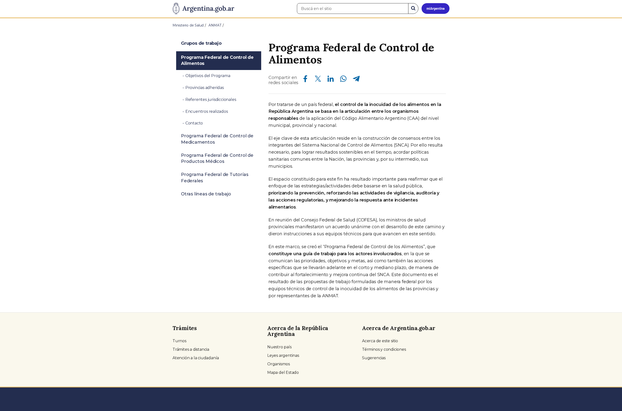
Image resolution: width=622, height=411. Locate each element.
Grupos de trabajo (201, 43)
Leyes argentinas (283, 355)
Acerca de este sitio (380, 341)
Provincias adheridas (204, 87)
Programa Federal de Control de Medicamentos (217, 139)
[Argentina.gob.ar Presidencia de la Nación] (203, 8)
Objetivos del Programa (207, 75)
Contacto (194, 123)
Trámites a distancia (191, 349)
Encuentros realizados (206, 111)
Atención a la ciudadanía (196, 358)
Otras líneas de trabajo (206, 194)
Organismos (278, 364)
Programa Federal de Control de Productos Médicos (217, 158)
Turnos (179, 341)
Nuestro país (279, 347)
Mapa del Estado (283, 372)
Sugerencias (374, 358)
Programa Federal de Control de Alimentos (217, 60)
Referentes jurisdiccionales (210, 99)
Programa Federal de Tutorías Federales (214, 178)
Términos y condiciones (384, 349)
